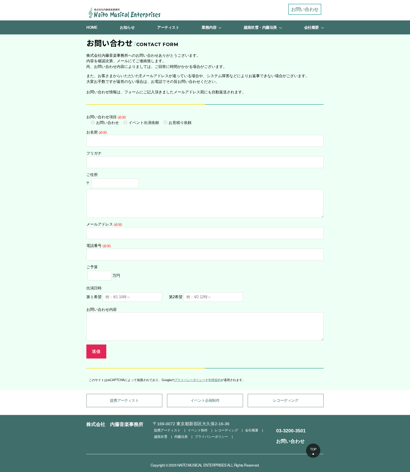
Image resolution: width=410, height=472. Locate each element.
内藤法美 (181, 437)
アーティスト (168, 27)
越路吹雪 (160, 437)
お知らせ (127, 27)
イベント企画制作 (205, 400)
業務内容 (209, 27)
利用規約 (214, 380)
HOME (91, 27)
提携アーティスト (124, 400)
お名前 (96, 132)
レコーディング (285, 400)
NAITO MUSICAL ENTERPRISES (201, 464)
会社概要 (311, 27)
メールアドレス (104, 224)
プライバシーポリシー (189, 380)
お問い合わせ (304, 9)
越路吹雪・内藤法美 (260, 27)
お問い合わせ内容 (101, 309)
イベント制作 (198, 430)
